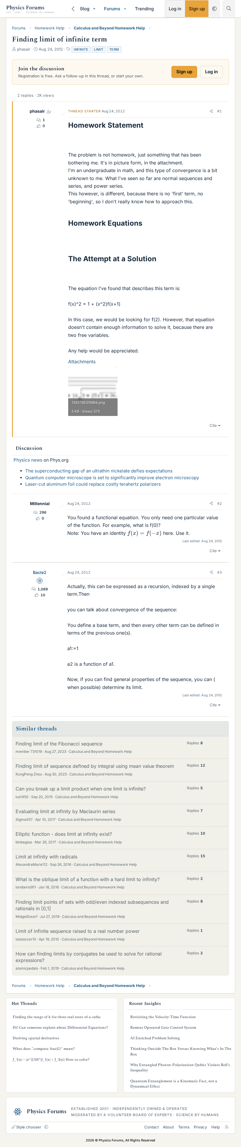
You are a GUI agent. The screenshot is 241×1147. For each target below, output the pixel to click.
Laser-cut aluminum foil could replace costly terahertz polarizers (93, 484)
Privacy (200, 1127)
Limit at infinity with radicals (46, 857)
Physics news (28, 460)
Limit (98, 49)
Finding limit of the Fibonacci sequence (59, 744)
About (168, 1127)
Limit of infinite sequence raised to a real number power (78, 931)
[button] (94, 8)
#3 (219, 572)
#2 (219, 503)
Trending (144, 8)
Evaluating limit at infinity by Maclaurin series (65, 811)
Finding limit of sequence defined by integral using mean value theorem (95, 766)
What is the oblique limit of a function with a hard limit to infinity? (88, 879)
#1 (219, 111)
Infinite (81, 49)
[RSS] (227, 1127)
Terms (184, 1127)
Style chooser (28, 1127)
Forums (112, 8)
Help (215, 1127)
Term (114, 49)
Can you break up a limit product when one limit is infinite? (81, 789)
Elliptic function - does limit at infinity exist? (64, 834)
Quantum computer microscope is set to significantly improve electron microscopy (112, 477)
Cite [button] (213, 425)
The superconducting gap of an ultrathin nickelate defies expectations (99, 471)
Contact (151, 1127)
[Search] (228, 8)
